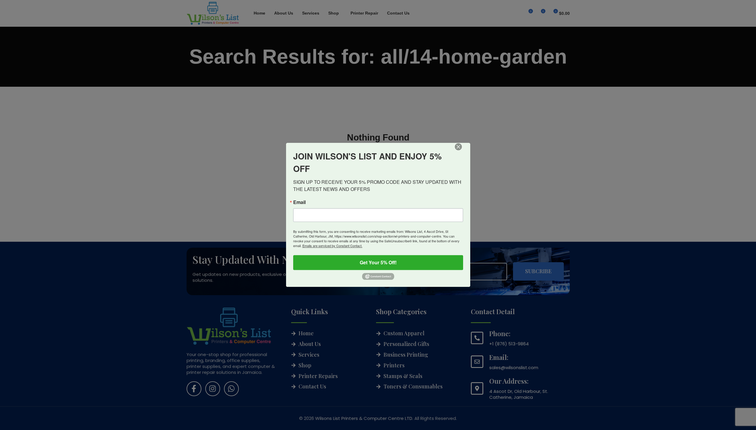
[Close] (462, 151)
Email (299, 202)
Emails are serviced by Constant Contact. (332, 245)
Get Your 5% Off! (378, 262)
